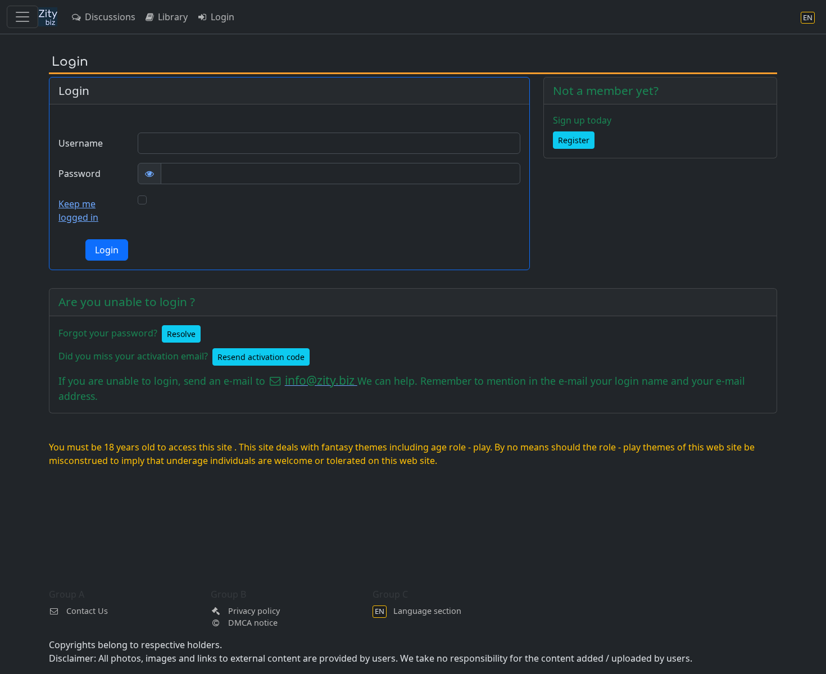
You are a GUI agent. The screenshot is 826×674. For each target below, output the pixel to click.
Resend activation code (261, 357)
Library (172, 17)
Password (79, 173)
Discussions (109, 17)
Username (80, 143)
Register (573, 140)
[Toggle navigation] (22, 17)
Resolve (181, 334)
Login (221, 17)
